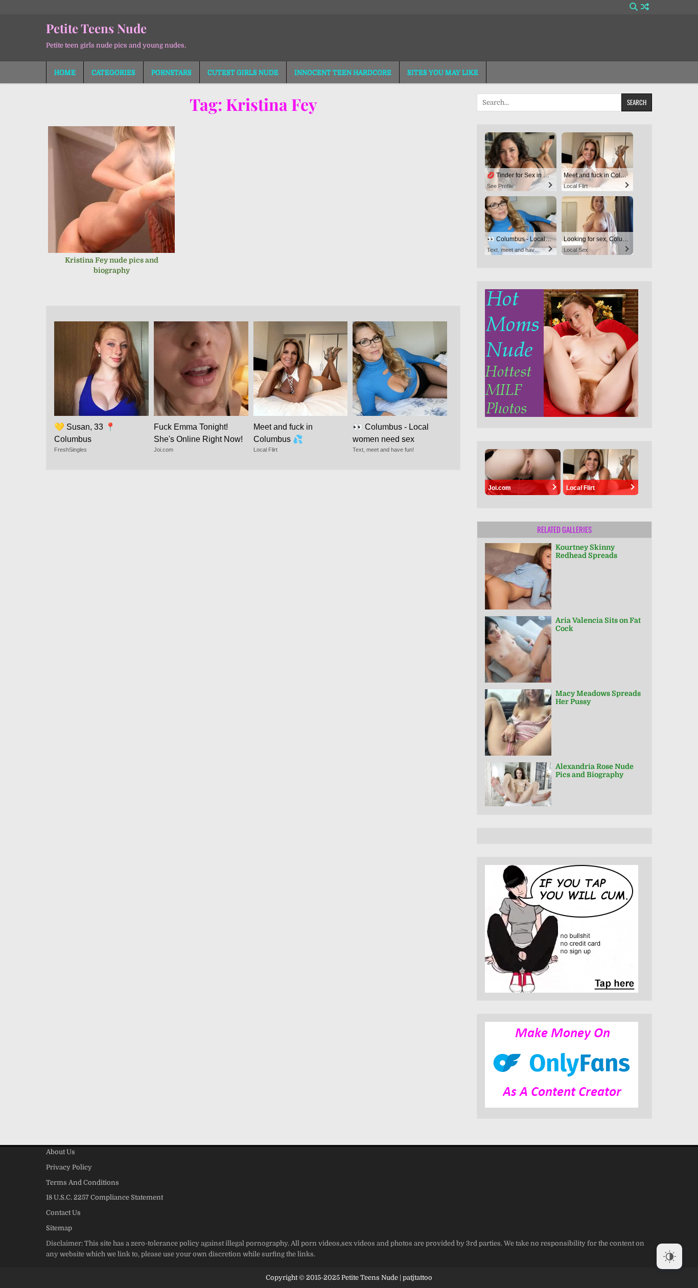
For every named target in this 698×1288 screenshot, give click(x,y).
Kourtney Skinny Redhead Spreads (586, 551)
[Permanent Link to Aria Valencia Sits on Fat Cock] (518, 649)
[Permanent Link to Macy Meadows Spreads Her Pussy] (518, 722)
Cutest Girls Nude (242, 72)
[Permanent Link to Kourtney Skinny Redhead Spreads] (518, 576)
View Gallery (115, 195)
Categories (113, 72)
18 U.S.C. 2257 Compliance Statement (104, 1197)
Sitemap (59, 1228)
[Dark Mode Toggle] (669, 1256)
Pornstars (171, 72)
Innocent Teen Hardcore (342, 72)
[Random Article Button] (645, 7)
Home (65, 72)
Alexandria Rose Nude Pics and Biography (594, 770)
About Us (60, 1152)
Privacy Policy (69, 1167)
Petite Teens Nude (96, 28)
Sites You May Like (442, 72)
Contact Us (63, 1212)
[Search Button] (634, 7)
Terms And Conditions (82, 1182)
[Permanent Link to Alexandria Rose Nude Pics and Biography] (518, 784)
